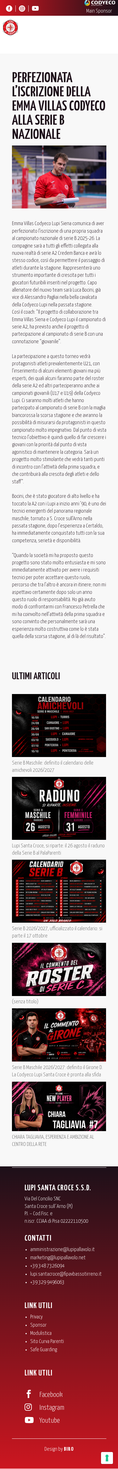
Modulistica (41, 1333)
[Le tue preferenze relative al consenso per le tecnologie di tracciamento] (107, 1458)
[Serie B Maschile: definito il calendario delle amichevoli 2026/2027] (59, 726)
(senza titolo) (25, 1002)
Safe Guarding (43, 1349)
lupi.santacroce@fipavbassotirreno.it (66, 1274)
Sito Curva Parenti (47, 1341)
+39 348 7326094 (47, 1266)
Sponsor (38, 1325)
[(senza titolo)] (59, 970)
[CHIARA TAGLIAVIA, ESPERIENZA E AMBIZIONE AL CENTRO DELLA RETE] (59, 1108)
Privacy (36, 1317)
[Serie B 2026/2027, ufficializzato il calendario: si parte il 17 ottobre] (59, 892)
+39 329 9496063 (47, 1282)
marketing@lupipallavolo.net (58, 1258)
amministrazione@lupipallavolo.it (62, 1249)
